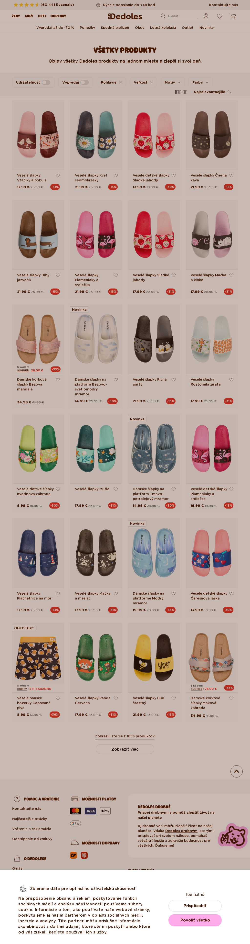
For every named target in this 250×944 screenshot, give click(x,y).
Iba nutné (195, 894)
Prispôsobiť (195, 905)
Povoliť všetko (195, 920)
